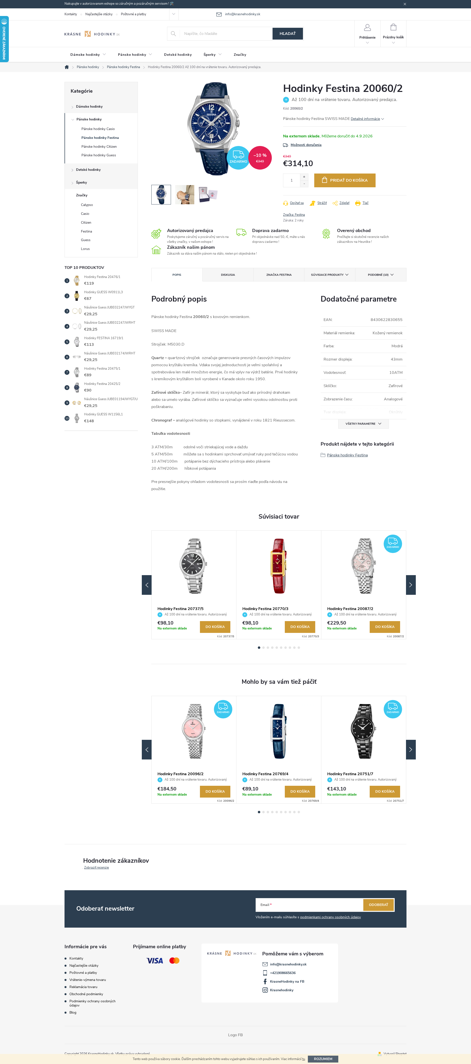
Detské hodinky (88, 169)
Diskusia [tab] (228, 275)
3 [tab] (268, 647)
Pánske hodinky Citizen (99, 146)
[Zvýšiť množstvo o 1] (304, 177)
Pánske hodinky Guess (98, 155)
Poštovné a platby (133, 14)
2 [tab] (263, 647)
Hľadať (288, 33)
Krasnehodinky (281, 990)
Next (411, 585)
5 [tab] (276, 647)
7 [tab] (285, 647)
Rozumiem (323, 1059)
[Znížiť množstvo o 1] (304, 183)
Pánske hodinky (89, 119)
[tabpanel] (194, 585)
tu (303, 1059)
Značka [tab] (279, 275)
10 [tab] (299, 647)
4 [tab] (272, 647)
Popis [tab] (176, 275)
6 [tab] (281, 647)
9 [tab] (294, 647)
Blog (72, 1012)
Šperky (81, 182)
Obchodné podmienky (86, 994)
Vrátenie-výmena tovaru (87, 979)
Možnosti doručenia (306, 145)
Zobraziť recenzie (96, 867)
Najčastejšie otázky (99, 14)
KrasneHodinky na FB (287, 981)
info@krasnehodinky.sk (288, 964)
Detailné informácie (365, 119)
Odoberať (378, 905)
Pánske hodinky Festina (100, 137)
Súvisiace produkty (327, 275)
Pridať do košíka (349, 180)
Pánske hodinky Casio (98, 129)
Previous (147, 585)
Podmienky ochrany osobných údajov (92, 1003)
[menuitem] (88, 54)
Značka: (294, 215)
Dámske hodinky (89, 106)
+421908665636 (283, 973)
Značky (81, 195)
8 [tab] (290, 647)
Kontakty (71, 14)
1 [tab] (259, 647)
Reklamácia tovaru (83, 987)
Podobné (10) (378, 275)
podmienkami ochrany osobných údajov (330, 917)
